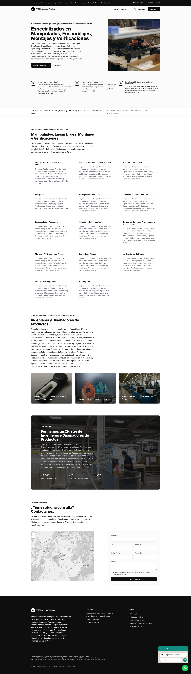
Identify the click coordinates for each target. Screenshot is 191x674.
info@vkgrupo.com (92, 622)
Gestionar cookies (154, 3)
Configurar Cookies (136, 627)
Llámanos (58, 65)
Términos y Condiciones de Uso (141, 623)
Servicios (124, 9)
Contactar (152, 9)
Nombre (114, 535)
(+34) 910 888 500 (92, 619)
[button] (63, 556)
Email (113, 544)
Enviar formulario (134, 579)
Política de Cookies (136, 617)
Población (139, 553)
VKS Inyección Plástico (45, 9)
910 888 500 (140, 9)
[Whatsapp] (185, 668)
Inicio (116, 9)
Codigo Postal (116, 553)
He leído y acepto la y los (132, 573)
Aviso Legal (133, 614)
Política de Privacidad (133, 572)
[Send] (185, 660)
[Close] (185, 648)
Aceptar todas (138, 3)
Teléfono (138, 544)
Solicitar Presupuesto (40, 65)
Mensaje (114, 561)
